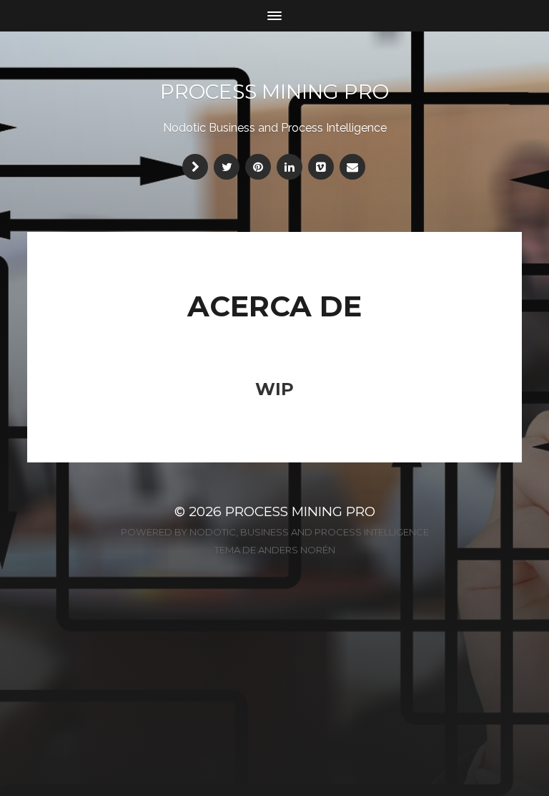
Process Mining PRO (274, 91)
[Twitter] (226, 167)
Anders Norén (296, 549)
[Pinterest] (258, 167)
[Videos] (321, 167)
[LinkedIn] (289, 167)
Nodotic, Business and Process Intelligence (309, 532)
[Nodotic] (195, 167)
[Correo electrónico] (352, 167)
